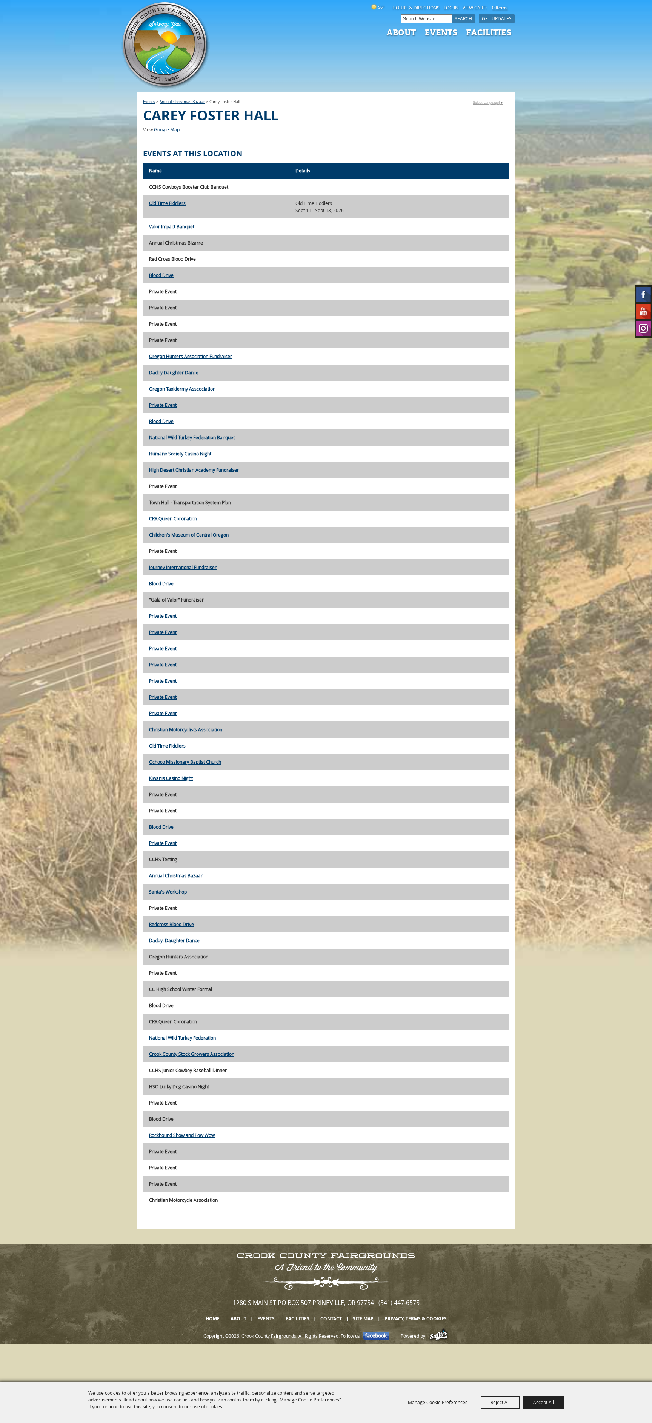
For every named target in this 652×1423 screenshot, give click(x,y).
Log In (451, 8)
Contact (331, 1318)
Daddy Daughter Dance (173, 372)
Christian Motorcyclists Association (185, 729)
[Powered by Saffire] (439, 1336)
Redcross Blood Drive (171, 924)
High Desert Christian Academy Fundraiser (194, 470)
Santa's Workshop (168, 892)
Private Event (163, 405)
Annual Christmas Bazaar (182, 101)
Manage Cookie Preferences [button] (437, 1402)
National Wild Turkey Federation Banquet (192, 437)
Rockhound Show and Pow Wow (182, 1135)
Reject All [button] (500, 1402)
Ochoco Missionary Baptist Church (185, 762)
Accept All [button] (543, 1402)
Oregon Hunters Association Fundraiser (190, 356)
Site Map (363, 1318)
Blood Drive (161, 275)
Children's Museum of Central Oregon (189, 535)
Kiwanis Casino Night (171, 778)
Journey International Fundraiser (183, 567)
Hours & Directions (416, 8)
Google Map (167, 129)
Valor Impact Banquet (171, 226)
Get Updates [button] (497, 18)
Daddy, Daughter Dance (174, 940)
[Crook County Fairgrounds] (165, 45)
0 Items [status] (499, 8)
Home (213, 1318)
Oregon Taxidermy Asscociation (182, 389)
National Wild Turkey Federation (182, 1038)
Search (463, 18)
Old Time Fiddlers (167, 203)
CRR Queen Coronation (173, 518)
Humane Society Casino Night (180, 454)
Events (440, 32)
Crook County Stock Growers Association (191, 1054)
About (401, 32)
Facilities (488, 32)
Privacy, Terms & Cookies (415, 1318)
